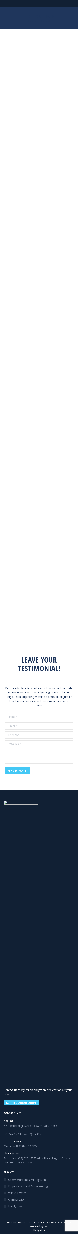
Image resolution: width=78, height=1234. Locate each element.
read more (18, 143)
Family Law (15, 1206)
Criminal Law (16, 1199)
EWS (46, 1226)
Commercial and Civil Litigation (27, 1180)
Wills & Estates (17, 1193)
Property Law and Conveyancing (28, 1186)
